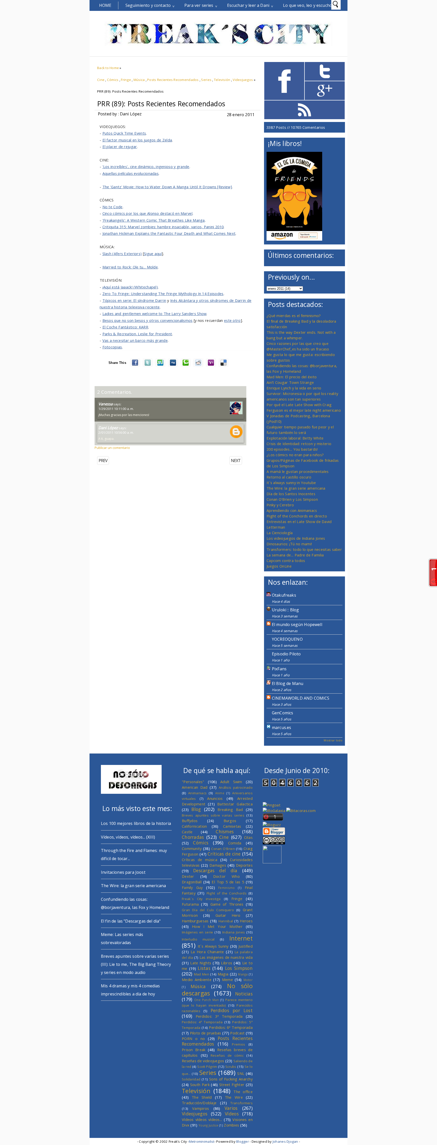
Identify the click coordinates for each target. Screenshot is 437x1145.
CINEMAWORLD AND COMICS (301, 698)
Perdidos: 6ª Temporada (231, 1027)
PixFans (279, 669)
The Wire (234, 1097)
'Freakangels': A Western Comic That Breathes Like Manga (153, 220)
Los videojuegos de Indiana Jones (296, 538)
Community (192, 848)
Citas (248, 837)
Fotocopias (112, 346)
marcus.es (281, 727)
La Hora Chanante (207, 951)
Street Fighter (231, 1084)
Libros (226, 962)
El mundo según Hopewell (297, 624)
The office (243, 1091)
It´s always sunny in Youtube (291, 482)
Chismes (225, 831)
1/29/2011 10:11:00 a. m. (116, 408)
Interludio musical (198, 939)
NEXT (236, 460)
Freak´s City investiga (201, 899)
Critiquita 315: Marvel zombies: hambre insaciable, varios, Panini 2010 (163, 226)
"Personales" (193, 781)
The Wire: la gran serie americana (296, 488)
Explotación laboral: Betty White (295, 438)
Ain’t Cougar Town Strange (290, 382)
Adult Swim (231, 781)
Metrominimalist (201, 1141)
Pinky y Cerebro (280, 504)
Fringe (126, 79)
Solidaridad (191, 1079)
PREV (103, 460)
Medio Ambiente (196, 979)
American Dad (195, 787)
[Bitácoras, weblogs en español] (301, 810)
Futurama (190, 904)
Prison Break (194, 1049)
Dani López (108, 427)
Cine (100, 79)
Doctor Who (226, 876)
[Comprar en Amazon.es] (294, 239)
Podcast (237, 1032)
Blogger (242, 1141)
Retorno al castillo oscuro (289, 477)
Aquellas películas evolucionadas (130, 173)
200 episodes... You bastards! (292, 449)
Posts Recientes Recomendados (173, 79)
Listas (204, 968)
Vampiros (200, 1108)
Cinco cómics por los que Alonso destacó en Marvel (147, 213)
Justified (245, 946)
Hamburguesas (195, 920)
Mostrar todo (333, 740)
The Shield (202, 1097)
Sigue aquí (153, 253)
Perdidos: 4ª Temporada (202, 1022)
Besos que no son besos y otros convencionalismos (147, 320)
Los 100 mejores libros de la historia (136, 823)
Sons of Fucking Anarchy (231, 1078)
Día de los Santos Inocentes (291, 493)
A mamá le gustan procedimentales (298, 471)
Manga (243, 974)
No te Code (112, 206)
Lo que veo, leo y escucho (307, 5)
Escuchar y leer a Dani (248, 5)
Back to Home (108, 68)
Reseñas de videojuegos (203, 1060)
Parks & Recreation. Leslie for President (137, 333)
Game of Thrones (227, 904)
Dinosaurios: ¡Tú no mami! (289, 543)
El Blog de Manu (287, 683)
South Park (200, 1084)
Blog (196, 809)
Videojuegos (243, 79)
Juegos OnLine (279, 566)
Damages (217, 865)
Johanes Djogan (285, 1141)
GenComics (282, 713)
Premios (238, 1044)
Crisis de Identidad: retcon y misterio (299, 443)
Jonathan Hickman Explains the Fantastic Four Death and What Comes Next (169, 233)
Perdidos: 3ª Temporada (219, 1016)
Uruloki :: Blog (285, 610)
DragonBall (192, 881)
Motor (248, 980)
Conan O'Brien (223, 848)
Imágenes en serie (197, 932)
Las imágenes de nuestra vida (226, 957)
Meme (227, 979)
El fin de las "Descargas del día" (131, 921)
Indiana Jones (233, 932)
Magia (223, 973)
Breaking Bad (230, 809)
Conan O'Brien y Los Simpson (292, 499)
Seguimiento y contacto (148, 5)
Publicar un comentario (112, 447)
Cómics (113, 79)
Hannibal (226, 921)
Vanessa (105, 403)
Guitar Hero (228, 915)
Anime (219, 793)
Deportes (244, 865)
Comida (235, 842)
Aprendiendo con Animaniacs (292, 510)
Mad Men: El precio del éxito (292, 376)
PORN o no (193, 1038)
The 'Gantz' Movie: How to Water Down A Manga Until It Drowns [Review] (167, 186)
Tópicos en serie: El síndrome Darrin (134, 300)
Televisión (222, 79)
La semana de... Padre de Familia (295, 554)
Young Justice (209, 1125)
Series (206, 79)
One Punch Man (206, 1000)
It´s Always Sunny (213, 946)
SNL (240, 1073)
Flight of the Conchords (227, 893)
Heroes (246, 920)
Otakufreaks (284, 595)
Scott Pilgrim (207, 1066)
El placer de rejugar (119, 146)
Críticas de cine (224, 854)
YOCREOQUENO (287, 639)
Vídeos (232, 1114)
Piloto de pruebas (205, 1032)
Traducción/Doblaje (199, 1102)
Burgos (230, 820)
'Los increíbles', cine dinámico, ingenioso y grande (145, 166)
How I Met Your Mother (217, 926)
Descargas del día (215, 870)
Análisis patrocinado (236, 787)
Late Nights (200, 962)
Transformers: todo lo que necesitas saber (304, 549)
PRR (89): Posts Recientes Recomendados (161, 103)
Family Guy (192, 887)
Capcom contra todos (286, 560)
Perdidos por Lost (232, 1010)
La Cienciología (280, 532)
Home (105, 5)
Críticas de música (199, 859)
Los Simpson (239, 968)
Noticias (244, 994)
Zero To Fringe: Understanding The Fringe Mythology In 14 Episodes (163, 293)
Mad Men (201, 974)
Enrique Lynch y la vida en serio (294, 387)
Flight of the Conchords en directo (297, 515)
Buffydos (190, 820)
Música (139, 79)
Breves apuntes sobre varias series (213, 815)
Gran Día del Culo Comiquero (208, 910)
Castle (187, 831)
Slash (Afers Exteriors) (122, 253)
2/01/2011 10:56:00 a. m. (116, 432)
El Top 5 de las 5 (228, 881)
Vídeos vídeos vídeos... (202, 1119)
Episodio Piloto (286, 654)
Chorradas (193, 837)
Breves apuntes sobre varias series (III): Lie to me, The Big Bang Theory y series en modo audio (136, 964)
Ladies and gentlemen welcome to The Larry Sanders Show (154, 313)
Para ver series (198, 5)
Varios (231, 1108)
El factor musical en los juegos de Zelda (137, 139)
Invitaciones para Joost (123, 872)
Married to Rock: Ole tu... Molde (130, 266)
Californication (194, 826)
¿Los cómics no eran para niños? (295, 454)
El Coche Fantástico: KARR (125, 326)
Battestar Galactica (235, 803)
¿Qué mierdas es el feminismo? (294, 315)
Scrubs (230, 1066)
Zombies (231, 1125)
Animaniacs (197, 793)
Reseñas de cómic (227, 1055)
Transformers (241, 1103)
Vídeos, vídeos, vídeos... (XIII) (128, 837)
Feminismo (226, 888)
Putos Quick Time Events (124, 133)
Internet (241, 938)
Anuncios (215, 798)
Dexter (188, 876)
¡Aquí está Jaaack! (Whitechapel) (130, 286)
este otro (232, 320)
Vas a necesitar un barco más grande (135, 340)
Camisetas (232, 826)
